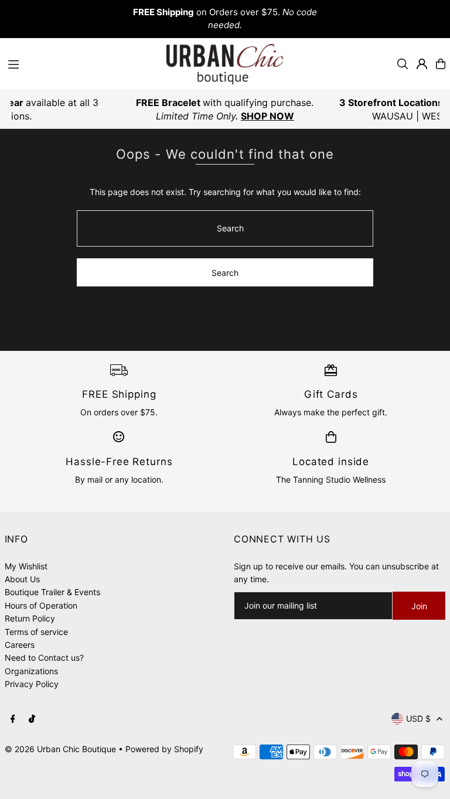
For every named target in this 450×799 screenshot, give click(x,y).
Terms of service (36, 632)
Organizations (31, 671)
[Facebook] (13, 719)
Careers (20, 645)
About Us (22, 579)
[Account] (422, 64)
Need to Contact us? (44, 658)
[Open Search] (402, 64)
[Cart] (440, 64)
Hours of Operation (41, 605)
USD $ (418, 718)
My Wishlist (26, 566)
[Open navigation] (81, 63)
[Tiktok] (32, 719)
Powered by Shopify (164, 749)
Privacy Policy (32, 684)
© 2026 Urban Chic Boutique (60, 749)
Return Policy (30, 618)
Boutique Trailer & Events (52, 592)
